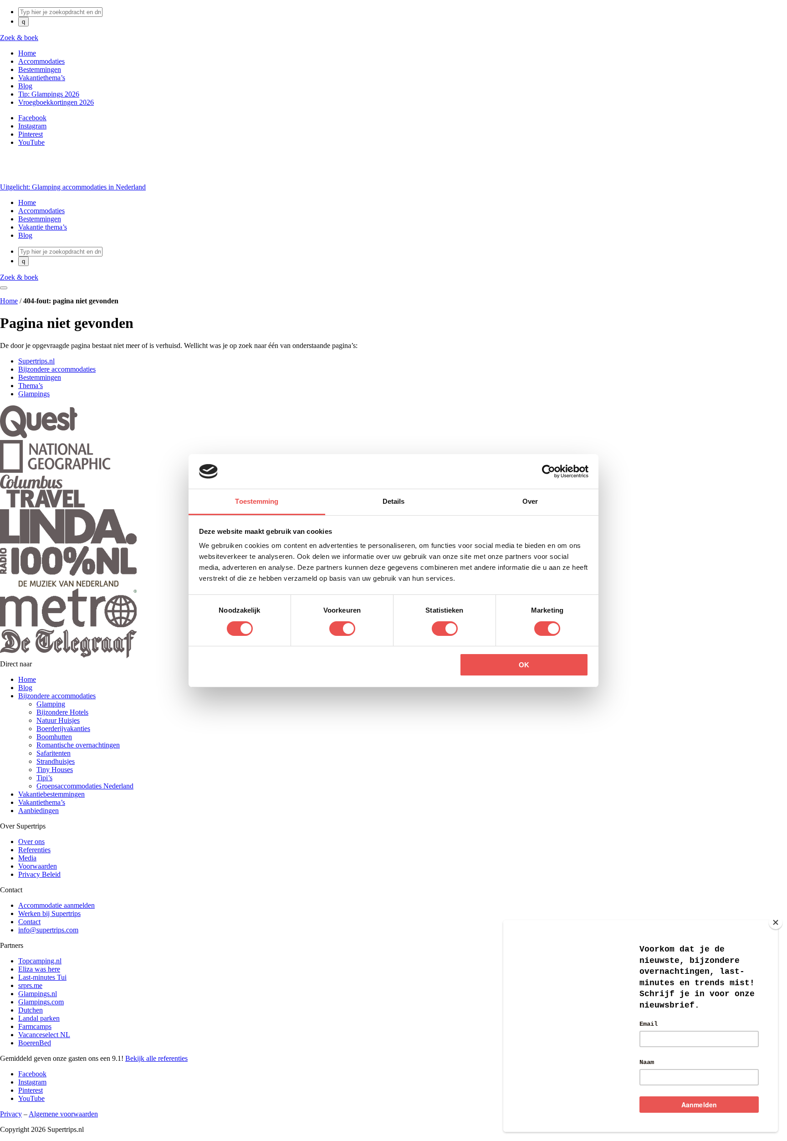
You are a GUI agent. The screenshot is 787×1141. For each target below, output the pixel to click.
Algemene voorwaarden (63, 1114)
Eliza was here (39, 969)
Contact (29, 922)
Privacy (11, 1114)
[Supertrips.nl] (19, 179)
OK (524, 665)
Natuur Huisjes (58, 720)
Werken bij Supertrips (49, 913)
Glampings (34, 394)
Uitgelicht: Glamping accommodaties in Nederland (73, 187)
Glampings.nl (37, 994)
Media (27, 858)
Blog (25, 687)
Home (9, 301)
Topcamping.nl (39, 961)
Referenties (34, 850)
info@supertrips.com (48, 930)
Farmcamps (34, 1026)
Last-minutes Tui (42, 977)
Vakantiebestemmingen (51, 794)
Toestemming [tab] (256, 501)
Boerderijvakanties (63, 728)
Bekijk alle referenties (156, 1058)
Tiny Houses (54, 769)
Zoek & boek (19, 37)
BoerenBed (34, 1043)
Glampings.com (41, 1002)
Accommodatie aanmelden (56, 905)
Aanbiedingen (38, 810)
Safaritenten (53, 753)
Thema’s (30, 385)
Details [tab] (394, 501)
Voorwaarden (37, 866)
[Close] (775, 922)
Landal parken (39, 1018)
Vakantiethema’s (41, 802)
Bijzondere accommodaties (57, 369)
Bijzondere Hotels (62, 712)
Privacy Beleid (39, 874)
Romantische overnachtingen (78, 745)
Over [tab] (530, 501)
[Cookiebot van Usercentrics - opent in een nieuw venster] (548, 471)
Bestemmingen (39, 377)
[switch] (342, 628)
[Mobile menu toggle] (3, 288)
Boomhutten (54, 737)
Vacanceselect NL (44, 1035)
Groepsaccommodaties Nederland (84, 786)
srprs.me (30, 985)
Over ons (31, 841)
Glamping (50, 704)
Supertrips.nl (36, 361)
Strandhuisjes (55, 761)
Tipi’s (44, 778)
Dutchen (30, 1010)
